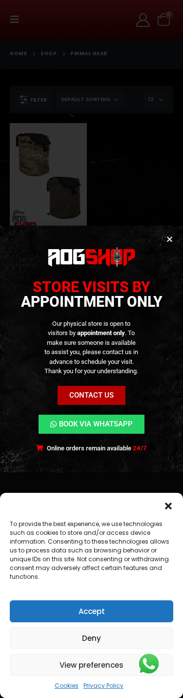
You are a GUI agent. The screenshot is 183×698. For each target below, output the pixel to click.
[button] (168, 505)
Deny (91, 638)
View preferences (91, 665)
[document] (91, 349)
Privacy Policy (103, 685)
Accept (92, 611)
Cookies (67, 685)
